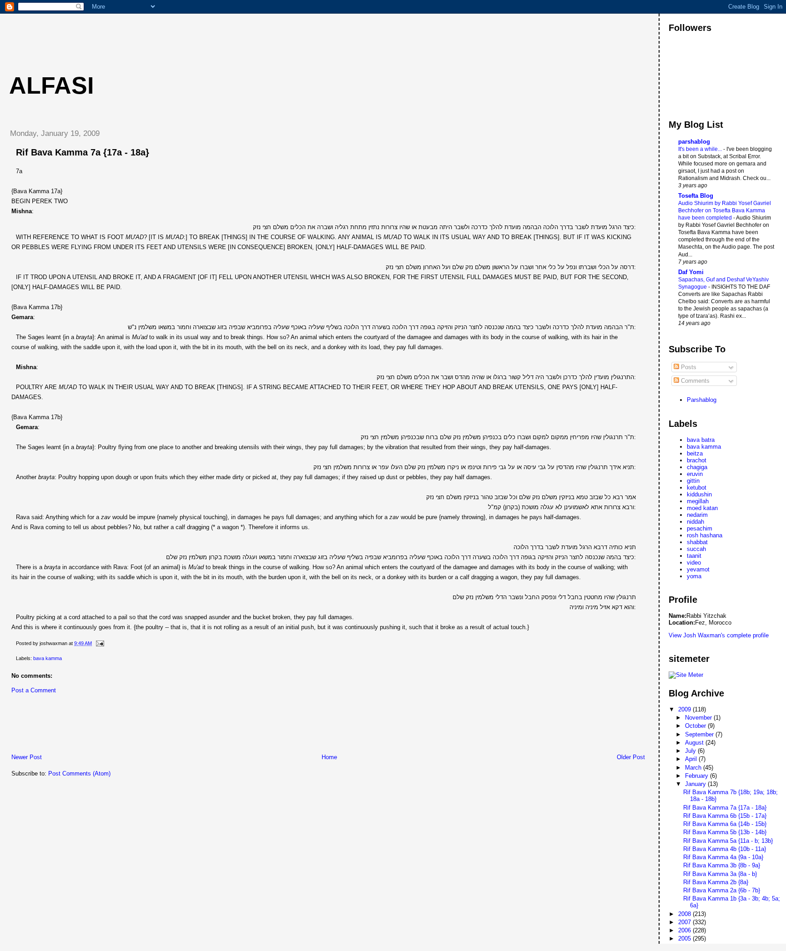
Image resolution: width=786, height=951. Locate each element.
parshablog (694, 141)
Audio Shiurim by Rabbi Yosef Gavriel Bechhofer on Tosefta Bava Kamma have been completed (724, 210)
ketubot (696, 487)
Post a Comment (33, 690)
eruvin (695, 473)
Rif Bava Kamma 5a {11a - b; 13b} (728, 840)
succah (696, 549)
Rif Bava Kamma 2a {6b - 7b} (721, 890)
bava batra (701, 439)
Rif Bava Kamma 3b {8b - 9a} (721, 865)
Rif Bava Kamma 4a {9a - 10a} (723, 857)
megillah (698, 501)
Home (329, 757)
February (697, 775)
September (700, 734)
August (695, 742)
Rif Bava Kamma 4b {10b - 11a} (724, 849)
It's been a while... (700, 149)
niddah (695, 521)
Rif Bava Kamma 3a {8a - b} (720, 874)
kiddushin (699, 494)
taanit (694, 555)
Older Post (631, 757)
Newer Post (26, 757)
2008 (685, 914)
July (691, 750)
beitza (695, 453)
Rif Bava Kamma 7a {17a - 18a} (82, 152)
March (694, 767)
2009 (685, 709)
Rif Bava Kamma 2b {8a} (715, 882)
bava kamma (47, 658)
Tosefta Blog (695, 195)
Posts (687, 367)
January (696, 784)
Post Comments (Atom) (79, 773)
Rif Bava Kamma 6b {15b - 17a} (724, 815)
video (694, 562)
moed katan (702, 508)
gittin (693, 480)
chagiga (697, 467)
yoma (694, 576)
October (696, 725)
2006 (685, 930)
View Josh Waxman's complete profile (719, 635)
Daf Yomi (691, 272)
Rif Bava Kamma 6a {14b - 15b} (724, 824)
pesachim (699, 528)
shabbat (697, 542)
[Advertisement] (167, 34)
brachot (696, 460)
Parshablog (701, 399)
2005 (685, 938)
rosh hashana (704, 535)
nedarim (697, 514)
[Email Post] (98, 643)
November (699, 717)
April (692, 759)
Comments (694, 380)
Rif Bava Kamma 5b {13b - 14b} (724, 832)
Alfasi (51, 85)
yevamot (698, 569)
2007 (685, 922)
